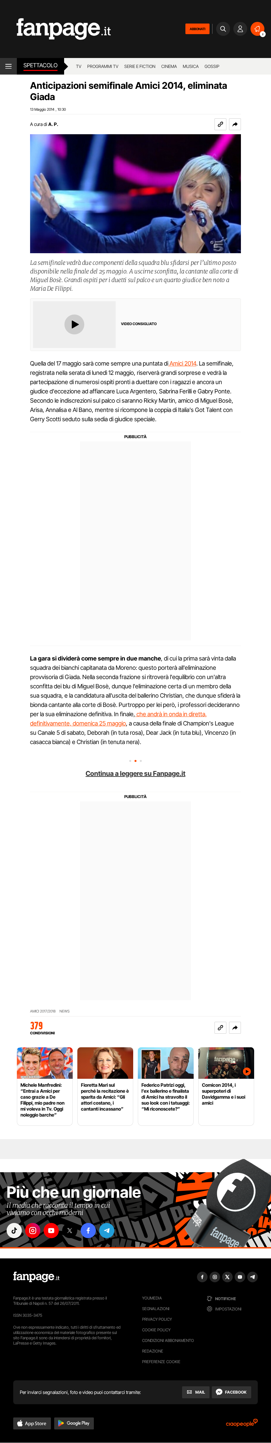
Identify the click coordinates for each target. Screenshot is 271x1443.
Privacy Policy (157, 1319)
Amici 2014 (182, 363)
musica (191, 66)
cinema (169, 66)
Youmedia (152, 1298)
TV (78, 66)
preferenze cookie (161, 1361)
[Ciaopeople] (242, 1425)
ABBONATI (197, 29)
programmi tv (102, 66)
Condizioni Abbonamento (168, 1340)
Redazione (152, 1351)
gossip (212, 66)
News (64, 1011)
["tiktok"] (14, 1230)
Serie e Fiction (139, 66)
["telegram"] (106, 1230)
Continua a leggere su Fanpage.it (135, 774)
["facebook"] (88, 1230)
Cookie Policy (156, 1329)
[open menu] (8, 66)
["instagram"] (32, 1230)
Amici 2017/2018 (43, 1011)
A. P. (53, 124)
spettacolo (40, 65)
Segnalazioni (156, 1308)
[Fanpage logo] (55, 29)
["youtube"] (51, 1230)
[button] (235, 124)
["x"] (69, 1230)
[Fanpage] (36, 1277)
